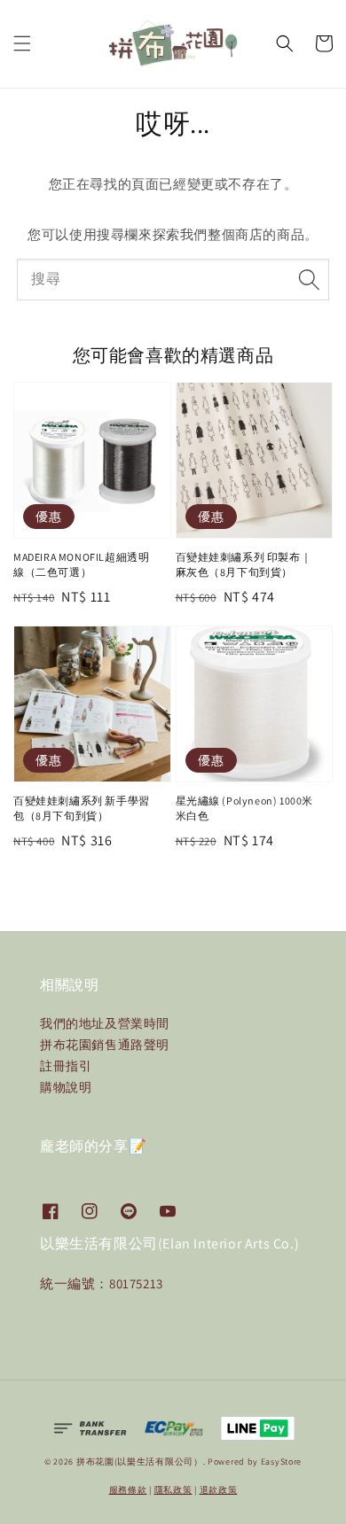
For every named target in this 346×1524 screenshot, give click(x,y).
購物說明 (65, 1087)
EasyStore (281, 1461)
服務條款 (128, 1490)
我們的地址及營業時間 (104, 1023)
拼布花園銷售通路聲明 (104, 1045)
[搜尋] (308, 279)
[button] (22, 43)
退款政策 (219, 1490)
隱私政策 (173, 1490)
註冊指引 (65, 1066)
